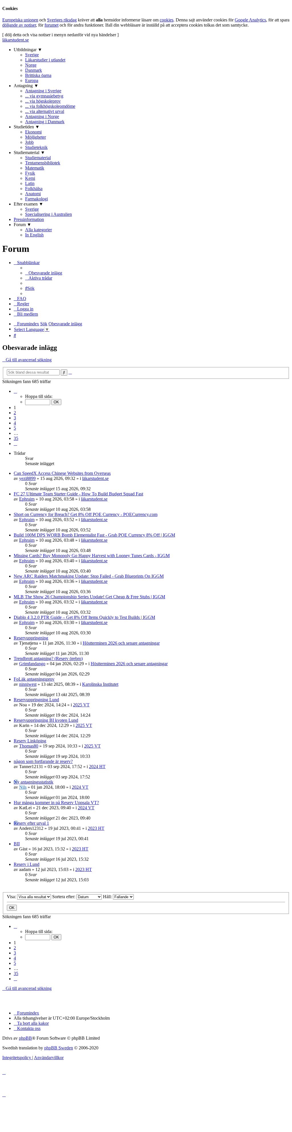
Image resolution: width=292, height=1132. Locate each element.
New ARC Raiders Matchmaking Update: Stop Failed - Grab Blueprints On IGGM (89, 576)
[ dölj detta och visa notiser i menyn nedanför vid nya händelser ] (60, 34)
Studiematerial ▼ (29, 152)
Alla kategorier (38, 229)
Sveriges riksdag (62, 19)
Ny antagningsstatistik (33, 782)
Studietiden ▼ (27, 126)
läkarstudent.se (15, 39)
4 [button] (15, 422)
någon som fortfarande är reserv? (43, 761)
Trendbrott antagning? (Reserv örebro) (48, 658)
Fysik (30, 173)
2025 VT (81, 704)
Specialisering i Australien (48, 214)
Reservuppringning (31, 637)
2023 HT (96, 828)
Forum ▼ (22, 224)
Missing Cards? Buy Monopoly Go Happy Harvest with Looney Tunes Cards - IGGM (92, 555)
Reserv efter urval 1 (31, 823)
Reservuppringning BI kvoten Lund (46, 720)
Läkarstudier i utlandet (45, 59)
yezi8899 (27, 478)
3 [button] (15, 417)
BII (17, 843)
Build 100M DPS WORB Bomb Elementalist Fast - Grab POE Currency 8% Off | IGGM (94, 535)
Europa (31, 80)
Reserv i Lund (26, 864)
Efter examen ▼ (28, 204)
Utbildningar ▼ (28, 49)
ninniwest (27, 684)
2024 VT (80, 787)
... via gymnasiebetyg (44, 95)
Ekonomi (33, 131)
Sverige (32, 54)
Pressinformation (29, 219)
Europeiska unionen (20, 19)
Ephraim (27, 499)
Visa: (12, 896)
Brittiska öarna (38, 75)
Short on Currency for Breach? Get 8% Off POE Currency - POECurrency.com (85, 514)
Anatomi (33, 193)
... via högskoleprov (43, 101)
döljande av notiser (19, 25)
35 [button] (16, 438)
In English (34, 234)
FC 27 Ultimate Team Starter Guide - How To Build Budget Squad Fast (78, 493)
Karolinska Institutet (100, 684)
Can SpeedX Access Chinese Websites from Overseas (62, 473)
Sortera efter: (64, 896)
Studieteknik (36, 147)
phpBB (25, 1038)
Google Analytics (250, 19)
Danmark (33, 70)
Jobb (29, 142)
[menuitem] (43, 272)
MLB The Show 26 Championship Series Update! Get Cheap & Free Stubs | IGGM (89, 596)
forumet (51, 25)
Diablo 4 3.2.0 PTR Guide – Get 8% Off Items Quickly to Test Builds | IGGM (84, 617)
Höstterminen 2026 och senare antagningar (121, 643)
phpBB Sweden (58, 1047)
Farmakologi (36, 198)
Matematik (34, 168)
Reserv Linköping (30, 740)
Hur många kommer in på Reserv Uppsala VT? (56, 802)
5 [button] (15, 428)
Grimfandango (32, 663)
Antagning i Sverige (43, 90)
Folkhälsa (33, 188)
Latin (30, 183)
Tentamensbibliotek (42, 162)
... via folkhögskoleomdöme (50, 106)
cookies (166, 19)
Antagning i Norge (42, 116)
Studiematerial (38, 157)
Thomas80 (28, 746)
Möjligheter (35, 137)
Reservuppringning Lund (36, 699)
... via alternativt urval (44, 111)
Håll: (108, 896)
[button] (15, 391)
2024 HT (97, 766)
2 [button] (15, 412)
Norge (30, 65)
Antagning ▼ (26, 85)
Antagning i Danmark (44, 121)
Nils (23, 787)
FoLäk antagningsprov (34, 679)
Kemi (30, 178)
